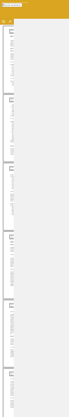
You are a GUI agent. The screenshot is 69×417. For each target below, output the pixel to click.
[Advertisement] (41, 74)
